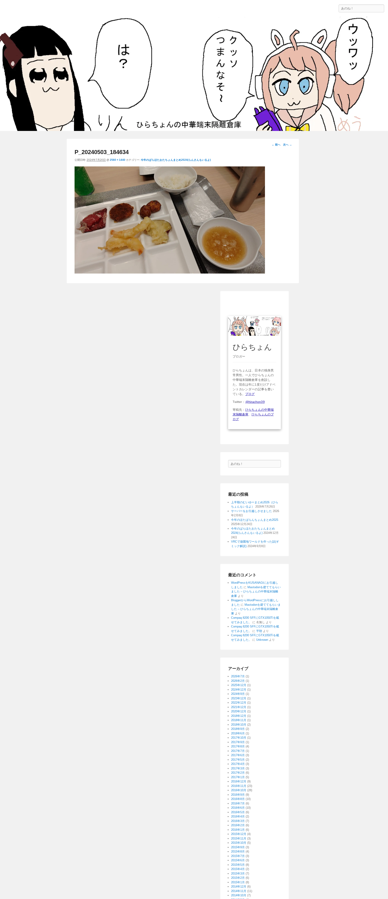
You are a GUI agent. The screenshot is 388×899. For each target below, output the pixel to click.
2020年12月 (238, 711)
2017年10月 (238, 737)
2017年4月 (238, 764)
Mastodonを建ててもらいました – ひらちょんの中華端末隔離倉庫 (256, 591)
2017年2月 (238, 772)
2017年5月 (238, 759)
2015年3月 (238, 873)
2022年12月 (238, 702)
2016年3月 (238, 821)
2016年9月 (238, 794)
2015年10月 (238, 842)
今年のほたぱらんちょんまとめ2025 (254, 519)
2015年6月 (238, 860)
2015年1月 (238, 882)
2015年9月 (238, 847)
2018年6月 (238, 733)
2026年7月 (238, 676)
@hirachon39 (255, 402)
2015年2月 (238, 877)
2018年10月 (238, 724)
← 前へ (276, 144)
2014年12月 (238, 886)
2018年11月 (238, 720)
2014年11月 (238, 891)
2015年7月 (238, 856)
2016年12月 (238, 781)
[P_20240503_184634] (170, 272)
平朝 (259, 631)
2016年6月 (238, 807)
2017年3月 (238, 768)
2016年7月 (238, 803)
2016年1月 (238, 829)
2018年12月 (238, 716)
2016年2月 (238, 825)
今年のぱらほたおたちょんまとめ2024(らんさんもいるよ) (176, 159)
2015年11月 (238, 838)
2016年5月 (238, 812)
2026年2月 (238, 681)
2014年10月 (238, 895)
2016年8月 (238, 799)
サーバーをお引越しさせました (251, 511)
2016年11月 (238, 786)
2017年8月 (238, 746)
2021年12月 (238, 707)
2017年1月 (238, 777)
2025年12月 (238, 685)
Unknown (262, 639)
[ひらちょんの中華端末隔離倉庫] (194, 74)
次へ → (287, 144)
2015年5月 (238, 864)
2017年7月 (238, 751)
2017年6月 (238, 755)
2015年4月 (238, 869)
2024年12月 (238, 689)
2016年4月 (238, 816)
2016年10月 (238, 790)
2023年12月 (238, 698)
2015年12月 (238, 834)
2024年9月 (238, 694)
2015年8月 (238, 851)
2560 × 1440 (117, 159)
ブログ (250, 394)
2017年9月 (238, 742)
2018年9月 (238, 729)
